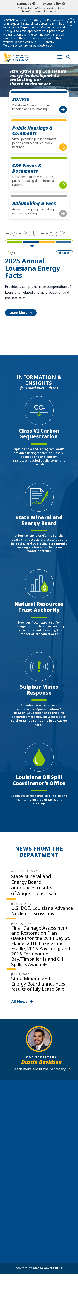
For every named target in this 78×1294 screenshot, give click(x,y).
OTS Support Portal (39, 1228)
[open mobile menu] (59, 57)
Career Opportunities (39, 1204)
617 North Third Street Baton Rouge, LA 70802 (39, 1121)
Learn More (18, 313)
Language (24, 3)
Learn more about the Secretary (39, 1069)
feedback (33, 1170)
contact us (35, 1163)
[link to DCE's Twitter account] (50, 1180)
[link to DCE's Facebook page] (27, 1180)
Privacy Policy (39, 1240)
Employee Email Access (39, 1216)
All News (19, 1001)
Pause (66, 252)
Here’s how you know (37, 11)
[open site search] (68, 57)
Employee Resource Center (39, 1210)
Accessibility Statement (39, 1246)
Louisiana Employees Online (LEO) (39, 1222)
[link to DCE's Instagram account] (42, 1180)
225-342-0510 (41, 1128)
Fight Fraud (39, 1234)
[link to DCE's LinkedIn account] (35, 1180)
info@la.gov (44, 45)
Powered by (39, 1268)
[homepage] (16, 57)
